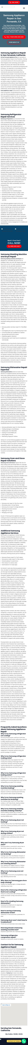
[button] (24, 8)
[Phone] (24, 1041)
